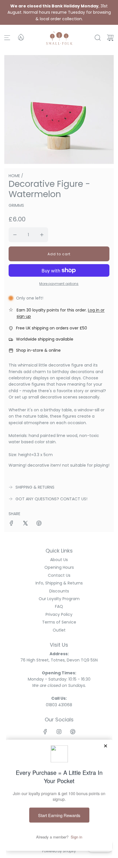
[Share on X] (25, 524)
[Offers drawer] (20, 37)
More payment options (58, 283)
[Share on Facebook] (11, 524)
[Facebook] (45, 731)
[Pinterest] (72, 731)
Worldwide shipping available (44, 339)
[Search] (97, 37)
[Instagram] (59, 731)
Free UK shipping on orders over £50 (51, 328)
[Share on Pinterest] (39, 524)
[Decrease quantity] (15, 234)
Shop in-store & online (38, 350)
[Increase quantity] (42, 234)
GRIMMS (16, 205)
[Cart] (110, 37)
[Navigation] (7, 38)
